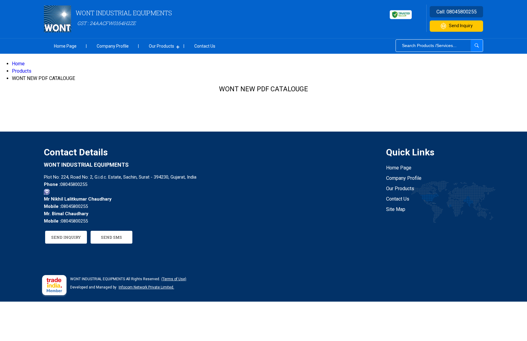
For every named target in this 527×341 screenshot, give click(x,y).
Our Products (161, 46)
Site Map (395, 209)
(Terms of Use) (173, 279)
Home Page (65, 46)
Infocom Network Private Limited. (146, 287)
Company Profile (113, 46)
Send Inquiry (461, 25)
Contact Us (204, 46)
